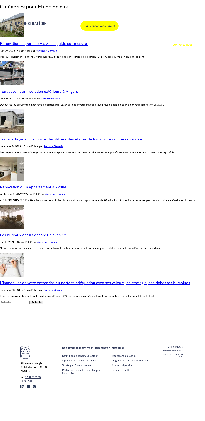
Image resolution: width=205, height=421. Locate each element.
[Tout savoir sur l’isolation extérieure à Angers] (12, 84)
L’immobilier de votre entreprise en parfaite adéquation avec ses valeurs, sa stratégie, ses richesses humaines (95, 282)
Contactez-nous (182, 44)
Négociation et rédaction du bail (130, 360)
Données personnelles (173, 351)
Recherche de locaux (124, 355)
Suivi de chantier (121, 370)
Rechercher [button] (37, 302)
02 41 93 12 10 (33, 377)
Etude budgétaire (122, 365)
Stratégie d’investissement (77, 365)
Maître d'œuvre (183, 22)
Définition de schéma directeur (80, 355)
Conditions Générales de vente (172, 355)
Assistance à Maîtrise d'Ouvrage (173, 39)
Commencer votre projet (99, 25)
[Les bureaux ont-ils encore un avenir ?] (12, 227)
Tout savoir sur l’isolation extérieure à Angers (39, 91)
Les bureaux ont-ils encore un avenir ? (33, 234)
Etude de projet (183, 33)
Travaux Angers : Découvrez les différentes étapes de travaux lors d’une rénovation (71, 139)
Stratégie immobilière (179, 28)
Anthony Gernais (50, 98)
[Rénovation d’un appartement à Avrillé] (12, 179)
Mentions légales (176, 347)
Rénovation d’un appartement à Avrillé (33, 187)
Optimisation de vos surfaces (79, 360)
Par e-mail (26, 380)
